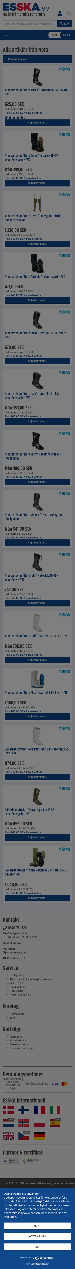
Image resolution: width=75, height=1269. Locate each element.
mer (37, 1246)
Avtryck (29, 1264)
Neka (37, 1226)
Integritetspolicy (41, 1264)
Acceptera (37, 1236)
